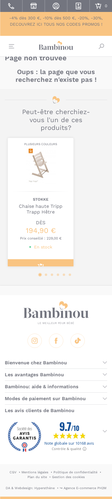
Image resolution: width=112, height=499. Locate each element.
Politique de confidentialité (75, 472)
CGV (13, 472)
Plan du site (37, 477)
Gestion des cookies (68, 477)
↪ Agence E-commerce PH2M (83, 488)
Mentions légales (35, 472)
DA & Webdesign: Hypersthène (30, 488)
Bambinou (56, 45)
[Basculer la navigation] (11, 46)
